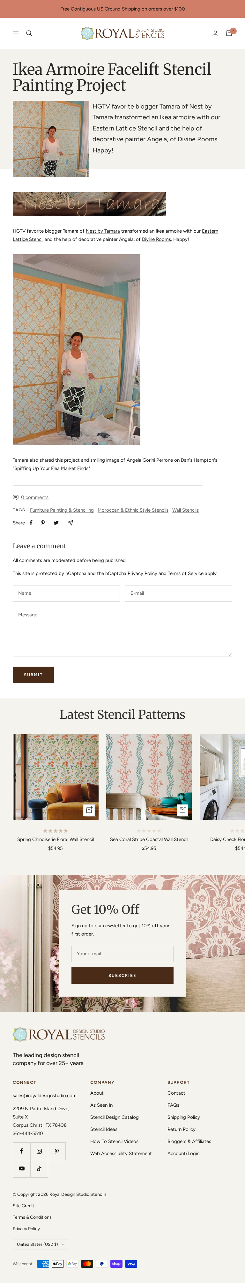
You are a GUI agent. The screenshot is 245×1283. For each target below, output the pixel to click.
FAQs (173, 1105)
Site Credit (23, 1206)
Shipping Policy (183, 1117)
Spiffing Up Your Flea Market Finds (51, 468)
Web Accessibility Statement (121, 1153)
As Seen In (101, 1105)
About (97, 1093)
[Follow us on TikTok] (39, 1168)
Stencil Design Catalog (114, 1117)
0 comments (34, 497)
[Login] (215, 33)
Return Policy (181, 1129)
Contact (176, 1093)
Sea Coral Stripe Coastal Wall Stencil (149, 839)
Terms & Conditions (32, 1217)
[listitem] (31, 522)
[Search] (29, 33)
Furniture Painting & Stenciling (62, 510)
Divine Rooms (156, 239)
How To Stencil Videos (114, 1141)
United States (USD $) (37, 1244)
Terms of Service (186, 573)
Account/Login (183, 1153)
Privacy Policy (142, 573)
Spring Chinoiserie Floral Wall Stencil (55, 839)
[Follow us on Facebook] (21, 1151)
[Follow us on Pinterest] (56, 1151)
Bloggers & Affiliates (189, 1141)
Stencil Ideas (103, 1129)
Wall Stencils (185, 510)
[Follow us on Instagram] (39, 1151)
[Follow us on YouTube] (21, 1168)
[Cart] (229, 33)
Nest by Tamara (103, 231)
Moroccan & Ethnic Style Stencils (133, 510)
